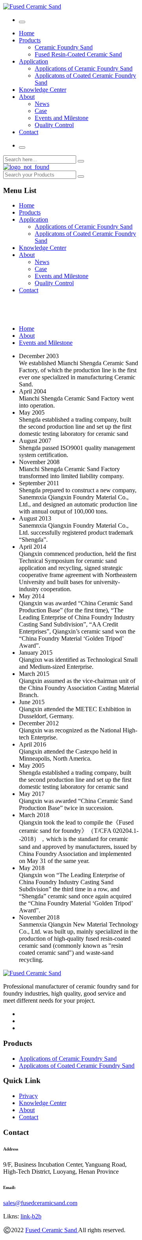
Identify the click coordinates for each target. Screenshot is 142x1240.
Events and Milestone (61, 118)
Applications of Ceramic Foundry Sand (84, 68)
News (42, 103)
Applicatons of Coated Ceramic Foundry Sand (77, 1065)
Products (30, 40)
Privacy (28, 1096)
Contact (28, 132)
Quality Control (54, 125)
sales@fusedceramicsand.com (40, 1203)
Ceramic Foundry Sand (64, 47)
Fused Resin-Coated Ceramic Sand (78, 54)
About (27, 96)
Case (41, 110)
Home (26, 33)
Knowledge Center (42, 89)
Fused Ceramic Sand (51, 1230)
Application (33, 61)
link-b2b (31, 1216)
